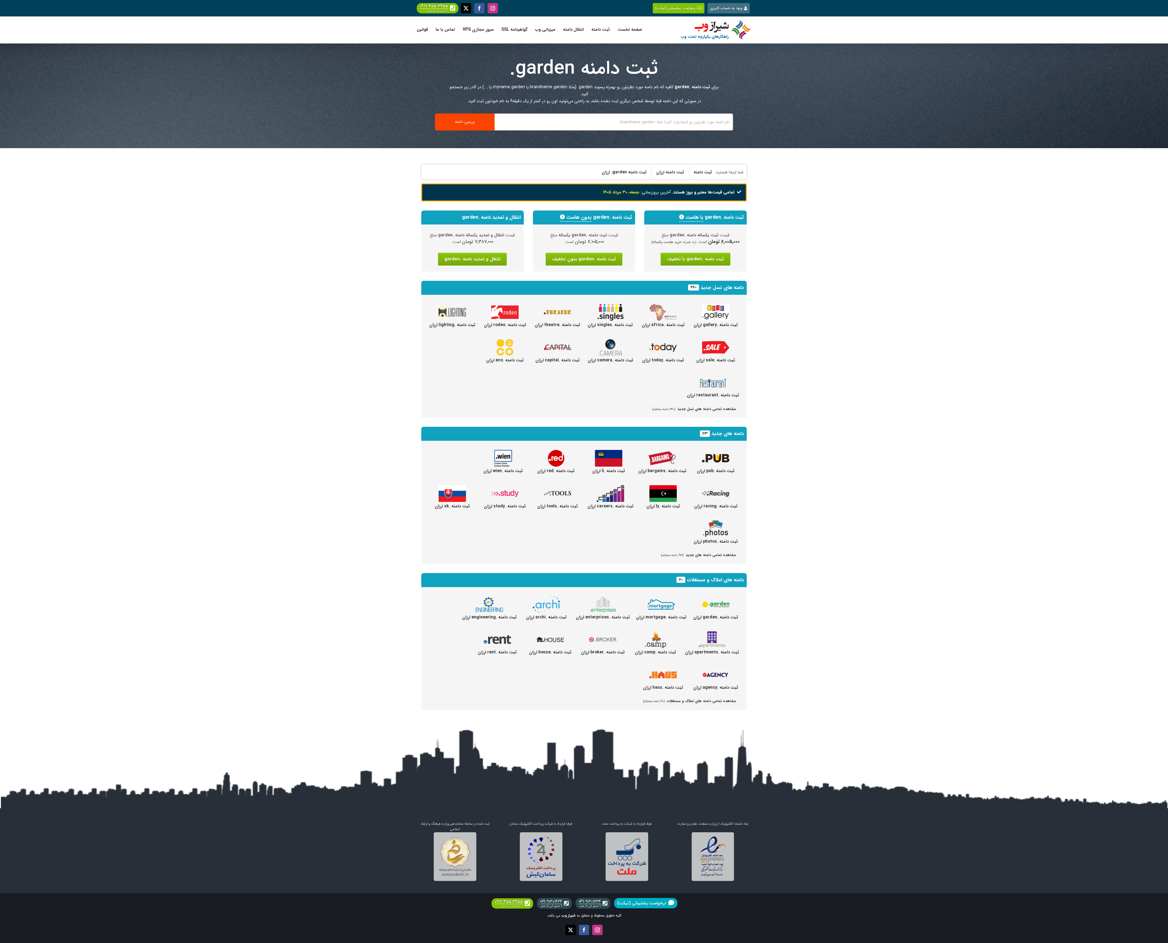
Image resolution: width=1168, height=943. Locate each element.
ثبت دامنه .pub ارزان (716, 471)
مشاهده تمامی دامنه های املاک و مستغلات (689, 701)
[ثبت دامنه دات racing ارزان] (715, 488)
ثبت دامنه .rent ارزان (497, 652)
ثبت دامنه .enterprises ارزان (603, 617)
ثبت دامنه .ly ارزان (663, 506)
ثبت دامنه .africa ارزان (663, 325)
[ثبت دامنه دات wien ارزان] (503, 453)
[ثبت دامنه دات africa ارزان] (663, 307)
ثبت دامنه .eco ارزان (505, 360)
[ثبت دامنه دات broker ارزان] (603, 634)
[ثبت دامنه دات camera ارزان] (610, 342)
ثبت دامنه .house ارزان (550, 652)
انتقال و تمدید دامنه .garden (472, 259)
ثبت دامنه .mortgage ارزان (661, 617)
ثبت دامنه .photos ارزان (715, 541)
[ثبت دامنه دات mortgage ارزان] (661, 599)
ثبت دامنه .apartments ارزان (712, 652)
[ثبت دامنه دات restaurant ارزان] (713, 377)
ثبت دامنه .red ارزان (556, 471)
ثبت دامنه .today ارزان (663, 360)
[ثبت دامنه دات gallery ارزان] (715, 307)
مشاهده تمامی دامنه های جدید (698, 555)
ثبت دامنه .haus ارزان (663, 687)
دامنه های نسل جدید (722, 287)
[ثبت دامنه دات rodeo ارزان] (505, 307)
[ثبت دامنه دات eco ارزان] (505, 342)
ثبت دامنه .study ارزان (505, 506)
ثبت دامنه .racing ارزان (716, 506)
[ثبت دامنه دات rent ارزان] (497, 634)
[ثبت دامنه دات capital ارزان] (557, 342)
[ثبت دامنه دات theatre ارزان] (557, 307)
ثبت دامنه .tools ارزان (557, 506)
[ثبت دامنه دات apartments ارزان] (712, 634)
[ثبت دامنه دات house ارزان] (550, 634)
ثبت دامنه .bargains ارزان (662, 471)
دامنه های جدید (727, 433)
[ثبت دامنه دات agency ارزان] (715, 669)
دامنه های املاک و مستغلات (715, 580)
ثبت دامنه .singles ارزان (610, 325)
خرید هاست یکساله (667, 242)
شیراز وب (568, 915)
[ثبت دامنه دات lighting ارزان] (452, 307)
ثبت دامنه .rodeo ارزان (505, 325)
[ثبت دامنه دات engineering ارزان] (489, 599)
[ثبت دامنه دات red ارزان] (556, 453)
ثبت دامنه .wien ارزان (503, 471)
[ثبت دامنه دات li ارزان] (608, 453)
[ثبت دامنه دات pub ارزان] (715, 453)
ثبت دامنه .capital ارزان (557, 360)
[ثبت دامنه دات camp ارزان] (655, 634)
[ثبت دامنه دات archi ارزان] (546, 599)
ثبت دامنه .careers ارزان (610, 506)
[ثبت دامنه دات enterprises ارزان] (603, 599)
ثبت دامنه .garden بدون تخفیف (584, 259)
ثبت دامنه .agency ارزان (715, 687)
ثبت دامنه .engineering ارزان (489, 617)
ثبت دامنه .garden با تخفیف (695, 259)
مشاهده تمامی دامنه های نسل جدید (694, 409)
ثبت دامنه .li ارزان (608, 471)
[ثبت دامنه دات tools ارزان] (557, 488)
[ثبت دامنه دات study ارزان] (505, 488)
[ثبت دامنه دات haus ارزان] (663, 669)
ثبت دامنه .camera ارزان (610, 360)
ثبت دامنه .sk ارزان (452, 506)
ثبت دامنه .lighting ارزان (452, 325)
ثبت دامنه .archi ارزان (546, 617)
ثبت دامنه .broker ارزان (603, 652)
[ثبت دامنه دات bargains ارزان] (662, 453)
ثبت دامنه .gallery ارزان (715, 325)
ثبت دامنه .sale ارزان (715, 360)
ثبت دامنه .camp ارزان (655, 652)
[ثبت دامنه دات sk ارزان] (452, 488)
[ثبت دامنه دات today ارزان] (663, 342)
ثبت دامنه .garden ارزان (715, 617)
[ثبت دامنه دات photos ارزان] (715, 523)
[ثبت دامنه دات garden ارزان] (715, 599)
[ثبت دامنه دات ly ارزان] (663, 488)
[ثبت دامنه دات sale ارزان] (715, 342)
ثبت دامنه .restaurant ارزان (713, 395)
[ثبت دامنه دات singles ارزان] (610, 307)
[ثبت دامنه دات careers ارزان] (610, 488)
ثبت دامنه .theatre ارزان (557, 325)
